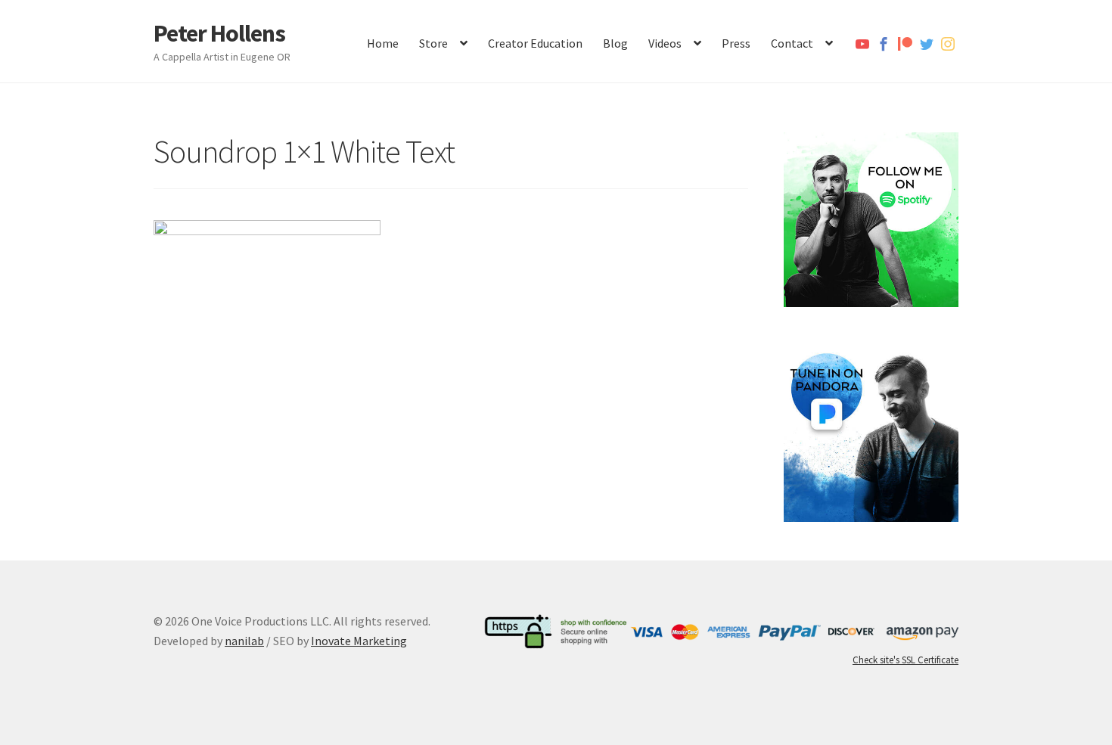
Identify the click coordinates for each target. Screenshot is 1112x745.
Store (433, 43)
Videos (665, 43)
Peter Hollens (219, 33)
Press (736, 43)
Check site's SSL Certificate (905, 659)
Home (383, 43)
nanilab (244, 640)
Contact (792, 43)
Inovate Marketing (359, 640)
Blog (615, 43)
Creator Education (535, 43)
